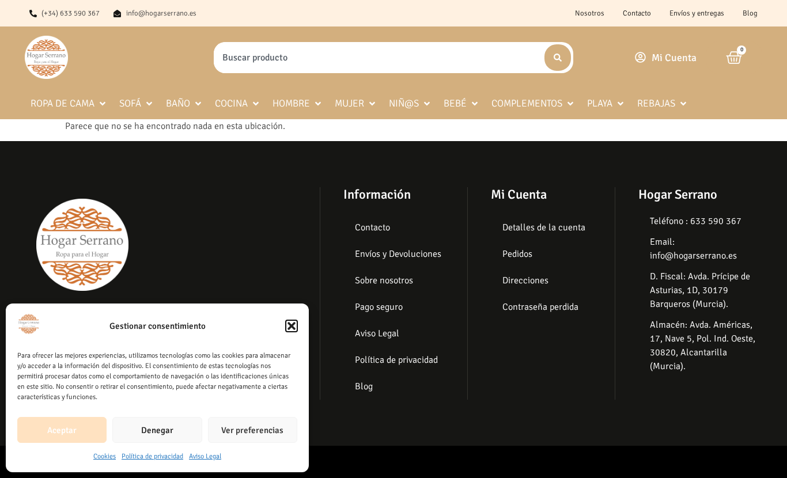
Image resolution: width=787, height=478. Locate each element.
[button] (291, 326)
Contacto (637, 13)
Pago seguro (379, 307)
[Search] (557, 57)
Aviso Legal (205, 456)
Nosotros (589, 13)
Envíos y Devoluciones (398, 254)
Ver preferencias (252, 430)
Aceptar (62, 430)
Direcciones (525, 280)
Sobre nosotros (384, 280)
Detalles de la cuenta (543, 227)
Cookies (104, 456)
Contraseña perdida (540, 307)
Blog (750, 13)
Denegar (157, 430)
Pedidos (517, 254)
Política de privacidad (152, 456)
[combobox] (378, 57)
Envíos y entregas (696, 13)
